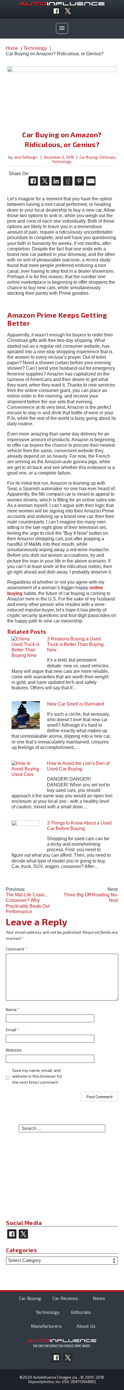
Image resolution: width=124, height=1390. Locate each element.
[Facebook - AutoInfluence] (56, 11)
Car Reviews (65, 1298)
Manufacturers (46, 1326)
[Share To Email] (90, 181)
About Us (85, 1326)
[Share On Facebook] (33, 181)
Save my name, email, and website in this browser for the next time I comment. (37, 1076)
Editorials (107, 157)
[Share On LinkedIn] (56, 181)
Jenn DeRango (25, 157)
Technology (62, 161)
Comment (16, 948)
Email (12, 1029)
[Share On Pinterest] (79, 181)
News (99, 1298)
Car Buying (88, 157)
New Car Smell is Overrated (75, 704)
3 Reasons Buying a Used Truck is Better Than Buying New (75, 644)
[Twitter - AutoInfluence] (67, 11)
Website (14, 1049)
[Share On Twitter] (44, 181)
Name (13, 1009)
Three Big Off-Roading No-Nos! (90, 895)
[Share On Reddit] (67, 181)
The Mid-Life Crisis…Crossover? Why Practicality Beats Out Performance (28, 900)
